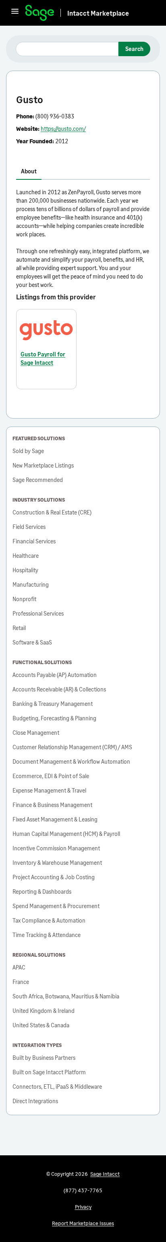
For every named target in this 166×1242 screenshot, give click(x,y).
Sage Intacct (105, 1174)
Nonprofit (24, 599)
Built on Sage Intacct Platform (49, 1072)
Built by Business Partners (43, 1057)
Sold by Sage (28, 450)
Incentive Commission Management (56, 848)
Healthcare (25, 555)
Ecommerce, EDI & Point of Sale (50, 775)
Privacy (83, 1206)
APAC (18, 967)
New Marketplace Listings (43, 465)
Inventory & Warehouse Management (57, 862)
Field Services (29, 526)
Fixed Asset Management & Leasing (55, 819)
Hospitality (25, 570)
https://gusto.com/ (63, 128)
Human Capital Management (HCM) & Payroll (66, 833)
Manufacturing (30, 584)
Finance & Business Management (52, 804)
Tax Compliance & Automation (48, 920)
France (20, 981)
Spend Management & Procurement (56, 906)
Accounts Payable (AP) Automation (54, 674)
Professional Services (38, 613)
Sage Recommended (37, 479)
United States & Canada (40, 1025)
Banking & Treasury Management (52, 703)
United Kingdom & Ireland (43, 1010)
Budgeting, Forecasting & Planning (54, 718)
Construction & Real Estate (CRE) (51, 512)
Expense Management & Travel (49, 790)
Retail (19, 627)
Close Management (35, 732)
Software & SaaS (32, 642)
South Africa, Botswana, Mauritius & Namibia (65, 996)
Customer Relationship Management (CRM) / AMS (72, 747)
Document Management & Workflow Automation (71, 761)
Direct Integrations (35, 1101)
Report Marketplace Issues (83, 1223)
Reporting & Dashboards (41, 891)
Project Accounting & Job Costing (53, 877)
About (29, 171)
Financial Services (34, 541)
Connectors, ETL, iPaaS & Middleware (57, 1086)
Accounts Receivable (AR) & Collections (59, 689)
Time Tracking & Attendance (46, 934)
